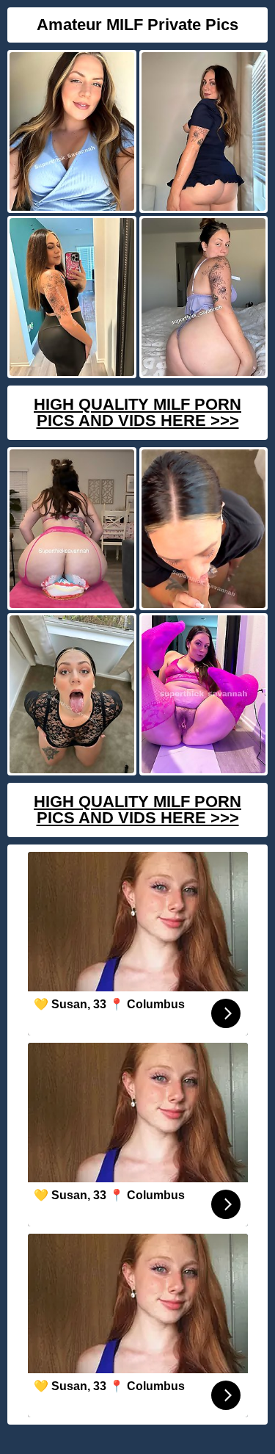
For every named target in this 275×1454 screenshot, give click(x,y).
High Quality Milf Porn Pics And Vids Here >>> (137, 412)
